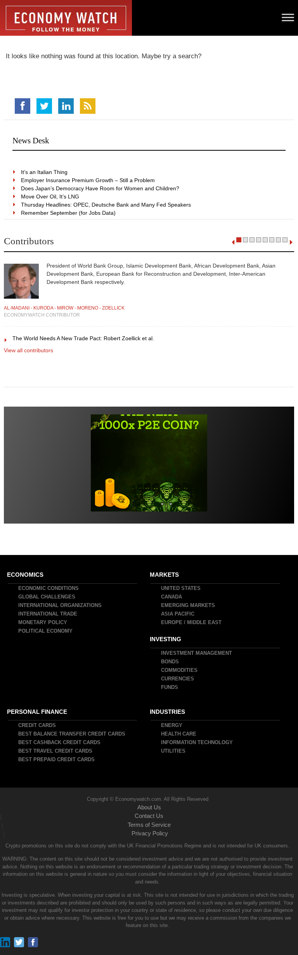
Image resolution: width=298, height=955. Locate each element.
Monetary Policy (43, 622)
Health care (179, 734)
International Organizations (60, 605)
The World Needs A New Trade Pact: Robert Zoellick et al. (83, 338)
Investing (166, 639)
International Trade (48, 614)
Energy (172, 725)
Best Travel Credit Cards (55, 751)
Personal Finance (37, 711)
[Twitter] (44, 106)
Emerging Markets (188, 605)
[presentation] (233, 242)
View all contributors (28, 350)
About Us (149, 807)
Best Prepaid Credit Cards (57, 759)
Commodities (180, 670)
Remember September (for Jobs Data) (69, 213)
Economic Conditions (49, 588)
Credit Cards (37, 725)
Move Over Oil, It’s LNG (50, 196)
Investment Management (197, 653)
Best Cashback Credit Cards (59, 742)
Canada (172, 597)
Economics (25, 574)
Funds (170, 687)
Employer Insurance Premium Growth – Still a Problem (88, 180)
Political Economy (46, 631)
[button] (238, 239)
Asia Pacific (178, 614)
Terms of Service (149, 824)
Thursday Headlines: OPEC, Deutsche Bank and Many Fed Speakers (106, 205)
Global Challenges (47, 597)
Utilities (173, 751)
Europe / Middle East (192, 622)
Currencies (178, 679)
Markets (165, 574)
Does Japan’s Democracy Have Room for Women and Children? (100, 188)
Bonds (170, 661)
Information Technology (197, 742)
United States (181, 588)
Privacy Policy (150, 833)
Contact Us (149, 815)
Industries (168, 711)
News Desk (30, 140)
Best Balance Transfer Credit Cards (72, 734)
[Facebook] (22, 106)
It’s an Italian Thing (45, 172)
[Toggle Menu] (288, 17)
